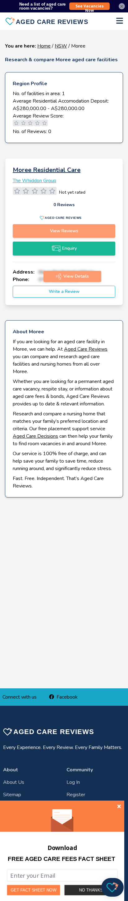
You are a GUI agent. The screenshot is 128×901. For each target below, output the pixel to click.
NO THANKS (91, 890)
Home (44, 46)
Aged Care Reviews (85, 349)
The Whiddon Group (34, 180)
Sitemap (12, 794)
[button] (61, 859)
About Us (13, 782)
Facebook (67, 697)
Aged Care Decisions (35, 436)
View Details (76, 276)
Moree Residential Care (46, 170)
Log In (73, 782)
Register (75, 794)
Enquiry (69, 248)
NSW (61, 46)
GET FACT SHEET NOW (34, 890)
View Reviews (64, 231)
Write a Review (64, 291)
